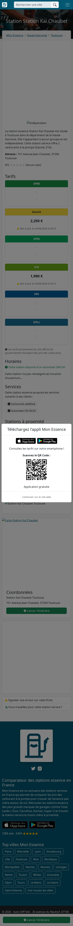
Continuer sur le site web (36, 497)
